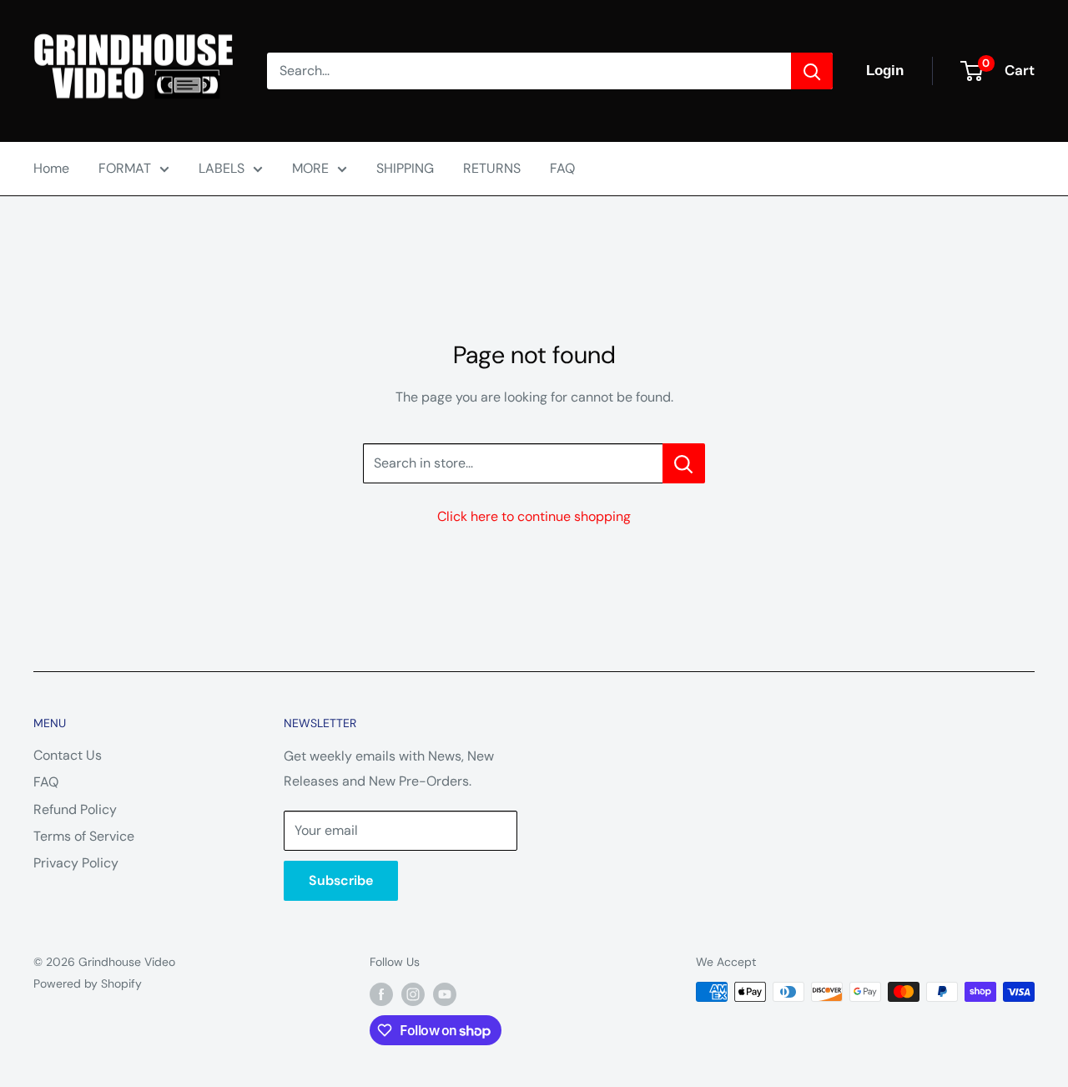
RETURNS (492, 168)
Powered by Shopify (87, 983)
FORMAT (124, 168)
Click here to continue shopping (534, 516)
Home (51, 168)
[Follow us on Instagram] (413, 993)
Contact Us (67, 755)
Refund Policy (75, 809)
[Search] (812, 71)
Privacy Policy (75, 863)
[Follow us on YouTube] (444, 993)
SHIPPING (405, 168)
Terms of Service (83, 836)
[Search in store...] (683, 463)
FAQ (562, 168)
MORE (310, 168)
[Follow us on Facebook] (381, 993)
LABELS (221, 168)
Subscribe (341, 880)
